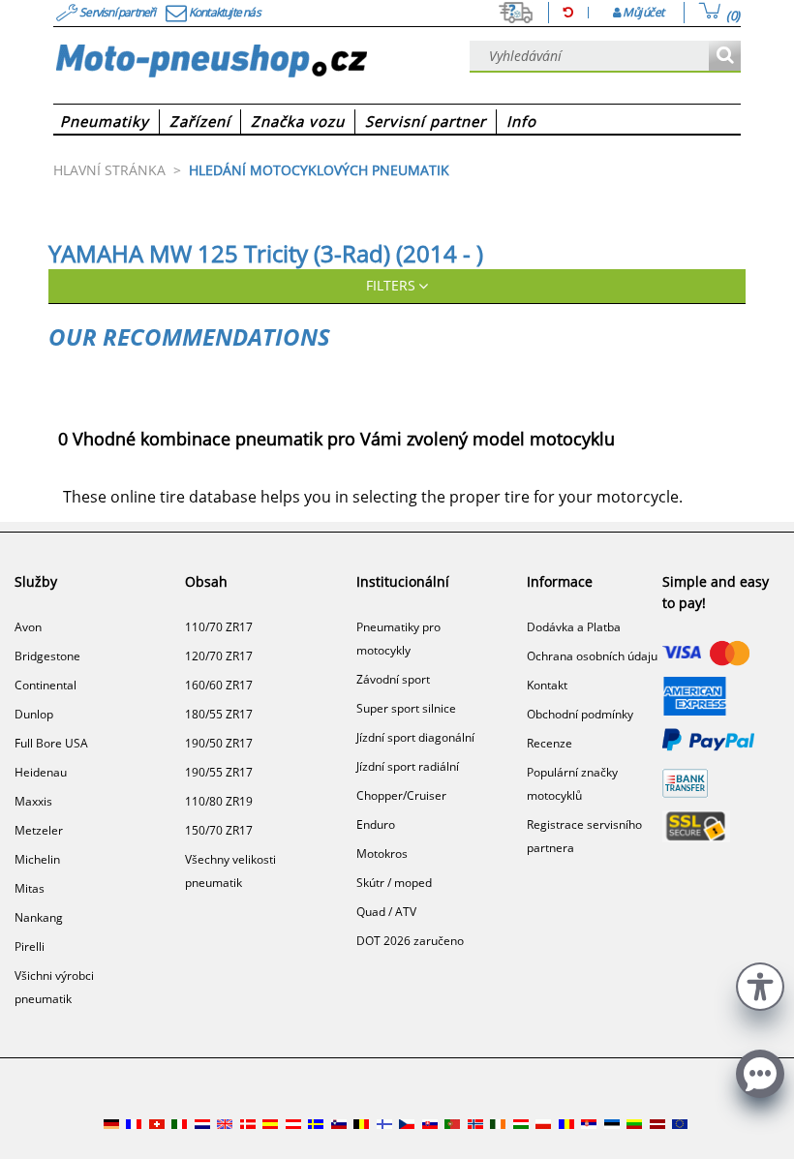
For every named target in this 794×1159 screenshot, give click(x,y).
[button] (760, 984)
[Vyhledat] (725, 57)
